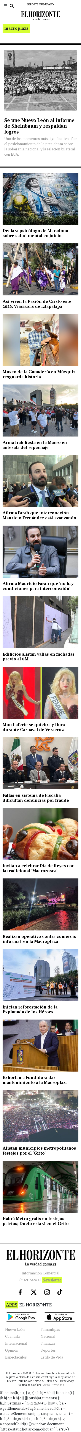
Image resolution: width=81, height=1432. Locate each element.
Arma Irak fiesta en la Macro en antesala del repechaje (35, 445)
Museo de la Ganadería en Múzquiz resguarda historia (39, 374)
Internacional (16, 1343)
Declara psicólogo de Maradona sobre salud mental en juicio (35, 233)
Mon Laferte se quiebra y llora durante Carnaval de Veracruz (34, 727)
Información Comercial (40, 1273)
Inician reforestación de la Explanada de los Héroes (30, 1009)
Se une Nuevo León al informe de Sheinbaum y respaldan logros (39, 126)
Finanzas (48, 1343)
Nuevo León (15, 1329)
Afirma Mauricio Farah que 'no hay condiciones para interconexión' (38, 586)
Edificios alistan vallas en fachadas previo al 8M (39, 656)
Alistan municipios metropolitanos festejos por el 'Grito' (39, 1150)
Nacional (48, 1336)
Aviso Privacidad (53, 1384)
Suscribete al (40, 1280)
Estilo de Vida (52, 1357)
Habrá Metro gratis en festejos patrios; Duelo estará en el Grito (36, 1221)
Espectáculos (16, 1357)
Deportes (48, 1350)
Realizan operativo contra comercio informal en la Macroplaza (39, 938)
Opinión (11, 1350)
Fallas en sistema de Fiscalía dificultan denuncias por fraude (36, 797)
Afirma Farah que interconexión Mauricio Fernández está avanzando (39, 515)
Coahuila (12, 1336)
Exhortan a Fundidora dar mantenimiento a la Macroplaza (35, 1080)
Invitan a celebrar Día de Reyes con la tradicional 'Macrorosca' (39, 868)
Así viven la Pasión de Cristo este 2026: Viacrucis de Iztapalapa (37, 303)
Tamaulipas (50, 1329)
